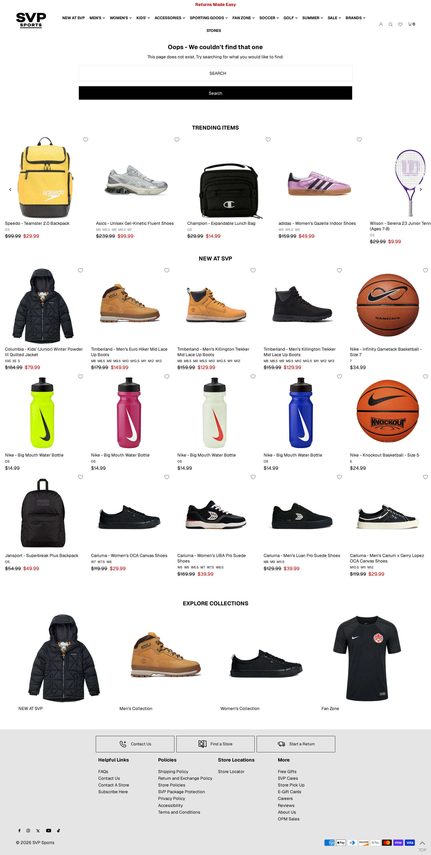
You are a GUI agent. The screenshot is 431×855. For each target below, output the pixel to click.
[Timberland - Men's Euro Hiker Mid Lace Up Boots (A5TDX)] (129, 305)
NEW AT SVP (215, 258)
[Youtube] (48, 831)
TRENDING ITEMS (215, 127)
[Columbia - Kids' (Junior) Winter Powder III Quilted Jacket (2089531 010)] (43, 305)
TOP (422, 848)
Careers (285, 798)
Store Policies (171, 785)
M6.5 (122, 230)
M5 (98, 230)
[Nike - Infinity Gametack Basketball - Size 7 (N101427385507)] (388, 305)
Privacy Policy (171, 798)
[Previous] (10, 189)
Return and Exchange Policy (185, 778)
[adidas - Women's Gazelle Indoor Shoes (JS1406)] (319, 177)
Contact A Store (113, 785)
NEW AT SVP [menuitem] (73, 17)
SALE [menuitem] (332, 17)
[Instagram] (28, 831)
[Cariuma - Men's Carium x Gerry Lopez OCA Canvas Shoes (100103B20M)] (388, 512)
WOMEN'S (119, 17)
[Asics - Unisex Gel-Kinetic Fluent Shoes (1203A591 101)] (137, 177)
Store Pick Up (291, 785)
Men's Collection (135, 708)
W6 (297, 230)
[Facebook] (19, 831)
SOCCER (267, 17)
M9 (109, 361)
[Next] (420, 189)
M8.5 (101, 361)
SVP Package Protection (181, 791)
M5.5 (106, 230)
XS (14, 361)
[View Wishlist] (400, 24)
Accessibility (170, 805)
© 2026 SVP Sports (35, 842)
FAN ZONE (241, 17)
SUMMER (310, 17)
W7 (93, 562)
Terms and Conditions (179, 812)
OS (7, 230)
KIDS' (141, 17)
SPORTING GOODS (207, 17)
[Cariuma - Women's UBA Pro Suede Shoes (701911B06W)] (215, 512)
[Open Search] (390, 24)
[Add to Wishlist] (85, 139)
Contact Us (109, 778)
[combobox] (216, 73)
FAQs (103, 771)
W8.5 (219, 567)
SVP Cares (288, 778)
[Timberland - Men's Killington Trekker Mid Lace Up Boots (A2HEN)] (301, 305)
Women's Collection (240, 708)
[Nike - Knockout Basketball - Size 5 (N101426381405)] (388, 412)
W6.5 (195, 567)
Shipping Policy (173, 771)
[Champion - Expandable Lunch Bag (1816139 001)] (228, 177)
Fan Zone (330, 708)
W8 (109, 562)
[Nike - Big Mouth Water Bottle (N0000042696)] (129, 412)
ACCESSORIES (168, 17)
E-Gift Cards (289, 791)
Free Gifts (287, 771)
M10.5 (134, 361)
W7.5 (101, 562)
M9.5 (117, 361)
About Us (287, 812)
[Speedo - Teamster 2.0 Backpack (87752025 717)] (45, 177)
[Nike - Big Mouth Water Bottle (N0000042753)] (43, 412)
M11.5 (280, 562)
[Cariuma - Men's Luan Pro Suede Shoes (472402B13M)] (301, 512)
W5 (281, 230)
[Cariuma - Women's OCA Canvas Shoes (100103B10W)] (129, 512)
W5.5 (289, 230)
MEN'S (95, 17)
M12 (151, 361)
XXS (8, 361)
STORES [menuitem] (214, 30)
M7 (129, 230)
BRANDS (354, 17)
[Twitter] (38, 831)
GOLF (289, 17)
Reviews (286, 805)
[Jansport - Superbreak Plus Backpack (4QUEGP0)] (43, 512)
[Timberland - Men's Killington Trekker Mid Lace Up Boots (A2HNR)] (215, 305)
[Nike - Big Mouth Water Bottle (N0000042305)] (215, 412)
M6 (114, 230)
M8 (93, 361)
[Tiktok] (58, 831)
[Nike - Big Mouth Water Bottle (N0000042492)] (301, 412)
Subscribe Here (113, 791)
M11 (143, 361)
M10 (125, 361)
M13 (159, 361)
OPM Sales (289, 819)
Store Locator (231, 771)
